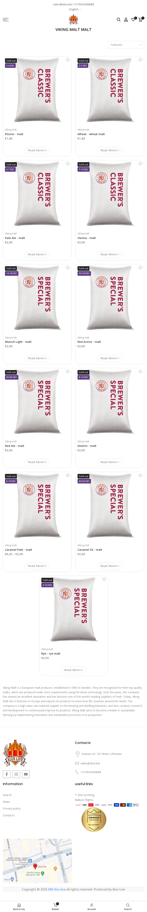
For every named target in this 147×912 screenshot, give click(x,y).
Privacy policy (12, 808)
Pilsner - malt (14, 134)
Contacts (9, 815)
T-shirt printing (85, 795)
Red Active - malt (89, 342)
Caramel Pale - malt (18, 549)
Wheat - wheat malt (91, 134)
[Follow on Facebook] (7, 774)
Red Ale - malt (14, 446)
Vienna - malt (87, 238)
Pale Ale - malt (15, 238)
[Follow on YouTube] (26, 774)
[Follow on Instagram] (16, 774)
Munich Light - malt (18, 342)
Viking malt (11, 129)
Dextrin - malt (87, 446)
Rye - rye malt (50, 653)
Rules (6, 802)
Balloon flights (84, 800)
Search (7, 795)
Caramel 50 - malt (90, 549)
